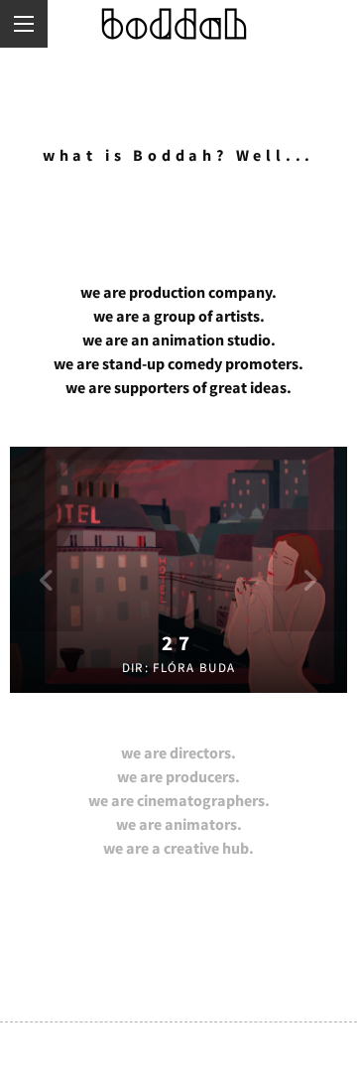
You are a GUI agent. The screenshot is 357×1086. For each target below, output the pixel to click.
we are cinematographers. (179, 800)
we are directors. (178, 752)
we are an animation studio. (179, 339)
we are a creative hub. (178, 848)
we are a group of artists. (179, 316)
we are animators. (179, 824)
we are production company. (178, 292)
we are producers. (178, 776)
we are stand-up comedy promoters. (178, 363)
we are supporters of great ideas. (178, 387)
